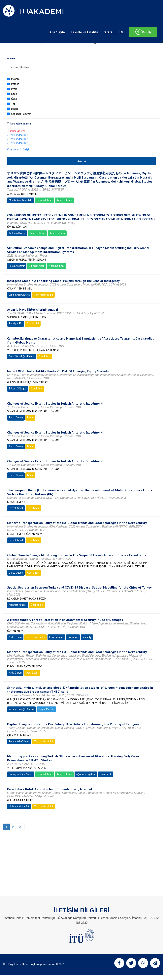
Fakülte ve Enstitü (84, 32)
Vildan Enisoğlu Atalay (21, 709)
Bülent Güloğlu (17, 388)
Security (86, 637)
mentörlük (105, 774)
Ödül (14, 99)
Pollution (73, 637)
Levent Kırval (16, 508)
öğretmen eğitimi (85, 774)
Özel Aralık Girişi (18, 149)
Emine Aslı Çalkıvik (19, 294)
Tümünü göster (16, 131)
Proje (14, 89)
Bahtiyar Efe (15, 323)
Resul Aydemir (17, 266)
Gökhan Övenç (17, 233)
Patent (15, 84)
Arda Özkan (15, 637)
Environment (56, 637)
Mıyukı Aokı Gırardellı (20, 200)
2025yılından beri (17, 139)
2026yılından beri (17, 135)
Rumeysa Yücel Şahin (20, 774)
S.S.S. (108, 32)
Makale (15, 79)
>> (20, 827)
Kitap (14, 94)
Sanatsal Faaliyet (21, 114)
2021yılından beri (17, 143)
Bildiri (14, 109)
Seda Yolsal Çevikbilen (21, 356)
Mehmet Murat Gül (19, 806)
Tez (13, 104)
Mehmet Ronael (17, 605)
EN (121, 32)
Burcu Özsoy (16, 417)
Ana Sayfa (57, 32)
